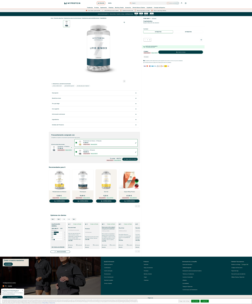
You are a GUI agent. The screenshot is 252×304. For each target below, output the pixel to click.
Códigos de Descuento (236, 267)
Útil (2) (138, 245)
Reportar (70, 247)
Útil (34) (105, 245)
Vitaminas (110, 7)
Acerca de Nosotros (187, 264)
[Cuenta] (182, 3)
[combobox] (154, 3)
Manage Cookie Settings (184, 301)
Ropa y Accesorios (148, 267)
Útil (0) (71, 245)
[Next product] (138, 206)
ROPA (109, 3)
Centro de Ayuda (108, 270)
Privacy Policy (45, 302)
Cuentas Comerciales (188, 277)
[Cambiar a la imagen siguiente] (124, 81)
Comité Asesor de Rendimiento (190, 289)
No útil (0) (79, 245)
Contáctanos (107, 267)
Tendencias (90, 7)
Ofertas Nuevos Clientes (138, 7)
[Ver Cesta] (186, 3)
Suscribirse (8, 264)
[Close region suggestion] (22, 290)
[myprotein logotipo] (72, 3)
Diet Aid (106, 191)
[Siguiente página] (138, 251)
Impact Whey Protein (129, 191)
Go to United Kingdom (12, 297)
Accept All (205, 301)
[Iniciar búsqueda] (131, 3)
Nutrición (146, 264)
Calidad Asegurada (187, 267)
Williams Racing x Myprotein (237, 277)
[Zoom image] (124, 22)
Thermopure (83, 191)
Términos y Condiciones (188, 273)
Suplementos (103, 7)
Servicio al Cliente (108, 264)
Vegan (145, 277)
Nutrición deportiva (58, 18)
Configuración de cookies (9, 282)
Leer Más (70, 240)
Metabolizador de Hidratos (59, 191)
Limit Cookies (195, 301)
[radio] (158, 31)
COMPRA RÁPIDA (60, 201)
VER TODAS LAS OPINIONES (58, 247)
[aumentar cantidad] (149, 39)
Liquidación (149, 7)
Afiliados (185, 280)
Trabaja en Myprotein (187, 286)
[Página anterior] (136, 251)
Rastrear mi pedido (108, 280)
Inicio (52, 18)
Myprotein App (234, 270)
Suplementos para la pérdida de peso (90, 18)
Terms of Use (52, 302)
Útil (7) (121, 245)
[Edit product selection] (135, 143)
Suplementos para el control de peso (72, 18)
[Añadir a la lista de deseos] (201, 40)
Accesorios (128, 7)
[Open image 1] (66, 23)
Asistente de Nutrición (173, 3)
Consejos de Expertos (159, 7)
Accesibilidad (186, 283)
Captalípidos (103, 18)
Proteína (96, 7)
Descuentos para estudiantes (238, 273)
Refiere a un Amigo (239, 264)
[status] (147, 39)
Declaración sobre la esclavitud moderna (192, 270)
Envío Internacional (108, 277)
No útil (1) (130, 245)
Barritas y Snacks (119, 7)
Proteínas (146, 270)
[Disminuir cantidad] (145, 39)
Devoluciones (107, 273)
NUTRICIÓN (101, 3)
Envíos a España (108, 283)
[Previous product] (136, 206)
